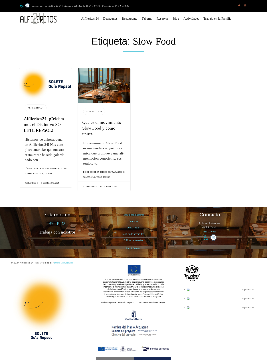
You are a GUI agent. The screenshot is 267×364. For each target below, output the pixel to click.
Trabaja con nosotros (57, 232)
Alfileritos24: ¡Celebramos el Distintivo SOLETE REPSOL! (44, 124)
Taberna (147, 18)
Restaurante (129, 18)
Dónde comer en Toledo (36, 168)
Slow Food (38, 173)
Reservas (162, 18)
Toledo (48, 173)
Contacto (133, 221)
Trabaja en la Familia (217, 18)
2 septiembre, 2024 (108, 187)
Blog (176, 18)
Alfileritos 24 (90, 18)
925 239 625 (209, 231)
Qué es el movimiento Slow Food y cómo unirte (101, 128)
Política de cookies (133, 240)
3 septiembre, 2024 (50, 183)
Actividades (191, 18)
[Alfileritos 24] (41, 18)
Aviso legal (133, 227)
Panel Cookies (133, 248)
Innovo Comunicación (63, 263)
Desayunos (110, 18)
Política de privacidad (133, 234)
